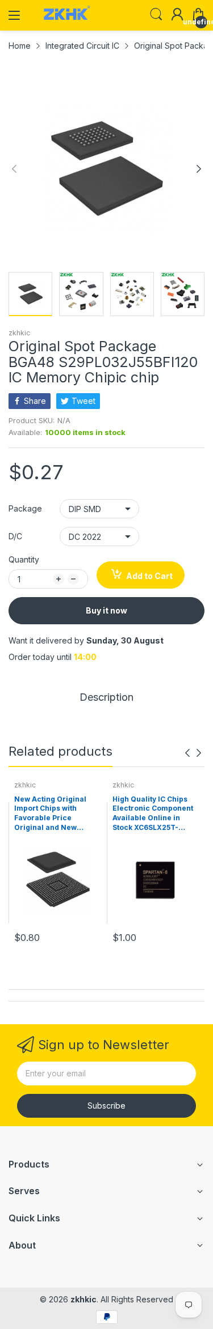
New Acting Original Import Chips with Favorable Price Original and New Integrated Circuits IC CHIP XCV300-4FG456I (54, 814)
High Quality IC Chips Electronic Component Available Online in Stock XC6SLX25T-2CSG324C (152, 814)
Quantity (24, 559)
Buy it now (106, 610)
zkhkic (19, 333)
